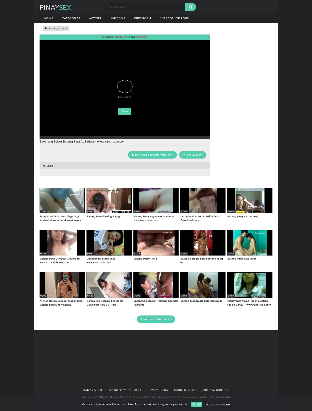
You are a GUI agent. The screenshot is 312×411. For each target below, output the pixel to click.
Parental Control (215, 389)
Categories (71, 18)
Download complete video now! (153, 154)
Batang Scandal (58, 28)
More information (218, 404)
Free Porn (142, 18)
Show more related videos (156, 319)
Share (49, 165)
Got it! (196, 404)
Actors (95, 18)
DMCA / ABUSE (93, 389)
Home (48, 18)
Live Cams (117, 18)
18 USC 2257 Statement (124, 389)
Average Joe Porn (174, 18)
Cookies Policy (185, 389)
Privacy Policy (157, 389)
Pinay (55, 8)
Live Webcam (194, 154)
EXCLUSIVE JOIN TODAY (124, 37)
